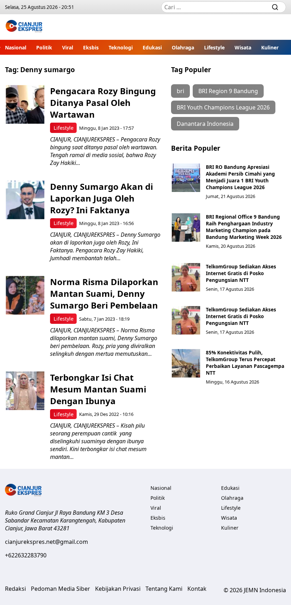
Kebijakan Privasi (118, 589)
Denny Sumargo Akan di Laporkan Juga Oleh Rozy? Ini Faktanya (101, 198)
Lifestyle (214, 47)
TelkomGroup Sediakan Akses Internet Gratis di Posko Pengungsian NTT (241, 273)
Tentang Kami (164, 589)
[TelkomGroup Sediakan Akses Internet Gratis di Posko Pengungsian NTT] (186, 277)
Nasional (15, 47)
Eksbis (91, 47)
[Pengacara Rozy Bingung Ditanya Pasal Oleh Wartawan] (25, 104)
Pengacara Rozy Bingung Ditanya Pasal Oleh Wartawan (103, 102)
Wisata (243, 47)
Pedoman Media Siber (60, 589)
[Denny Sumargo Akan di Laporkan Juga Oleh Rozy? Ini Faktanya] (25, 200)
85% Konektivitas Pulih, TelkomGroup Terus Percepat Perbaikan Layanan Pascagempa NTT (245, 362)
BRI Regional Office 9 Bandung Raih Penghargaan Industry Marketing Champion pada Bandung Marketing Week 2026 (244, 226)
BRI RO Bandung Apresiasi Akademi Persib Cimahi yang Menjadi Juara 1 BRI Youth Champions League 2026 (240, 177)
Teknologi (121, 47)
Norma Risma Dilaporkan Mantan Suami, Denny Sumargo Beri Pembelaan (104, 293)
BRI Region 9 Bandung (228, 91)
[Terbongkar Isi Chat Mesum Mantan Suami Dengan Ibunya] (25, 390)
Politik (44, 47)
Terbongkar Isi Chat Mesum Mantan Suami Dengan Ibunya (98, 389)
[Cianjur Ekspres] (24, 27)
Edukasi (152, 47)
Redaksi (15, 589)
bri (180, 91)
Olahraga (183, 47)
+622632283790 (25, 555)
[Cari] (275, 7)
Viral (67, 47)
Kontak (197, 589)
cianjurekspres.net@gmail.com (46, 542)
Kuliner (270, 47)
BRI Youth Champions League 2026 (223, 107)
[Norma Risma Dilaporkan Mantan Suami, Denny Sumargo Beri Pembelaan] (25, 295)
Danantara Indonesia (205, 124)
